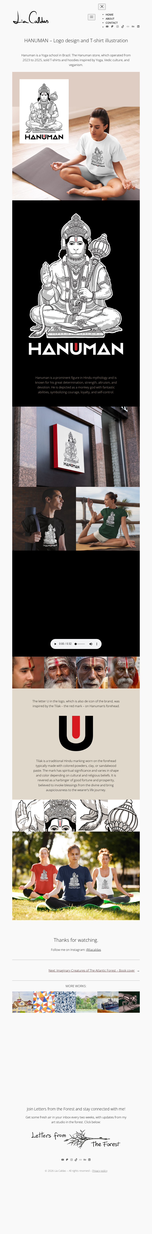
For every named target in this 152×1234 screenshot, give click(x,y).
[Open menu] (91, 17)
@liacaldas (93, 950)
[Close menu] (102, 7)
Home (109, 14)
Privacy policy (99, 1170)
